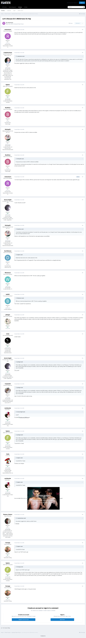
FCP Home (4, 7)
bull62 (8, 294)
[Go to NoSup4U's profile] (8, 137)
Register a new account (24, 619)
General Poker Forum (19, 24)
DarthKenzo (7, 251)
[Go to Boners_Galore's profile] (8, 521)
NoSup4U (8, 129)
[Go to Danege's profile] (8, 549)
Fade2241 (8, 384)
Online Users (20, 10)
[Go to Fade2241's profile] (8, 391)
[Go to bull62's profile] (8, 301)
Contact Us (43, 635)
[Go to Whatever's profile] (8, 279)
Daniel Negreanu (12, 7)
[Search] (83, 7)
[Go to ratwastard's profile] (3, 23)
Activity (25, 7)
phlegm (8, 314)
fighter (8, 84)
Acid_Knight (7, 199)
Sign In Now (62, 619)
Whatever (8, 272)
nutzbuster (8, 408)
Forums (3, 10)
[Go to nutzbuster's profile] (8, 415)
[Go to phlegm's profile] (8, 321)
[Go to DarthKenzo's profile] (8, 258)
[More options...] (82, 29)
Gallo (7, 454)
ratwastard (10, 22)
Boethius (7, 107)
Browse (20, 7)
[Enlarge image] (23, 417)
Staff (14, 10)
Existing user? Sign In (72, 2)
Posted (19, 29)
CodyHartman (8, 52)
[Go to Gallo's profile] (8, 461)
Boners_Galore (7, 514)
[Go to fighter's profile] (8, 91)
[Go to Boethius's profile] (8, 114)
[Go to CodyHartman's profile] (8, 61)
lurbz (7, 334)
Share (71, 23)
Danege (7, 542)
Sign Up (82, 2)
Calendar (9, 10)
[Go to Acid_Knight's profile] (8, 208)
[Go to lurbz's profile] (8, 341)
